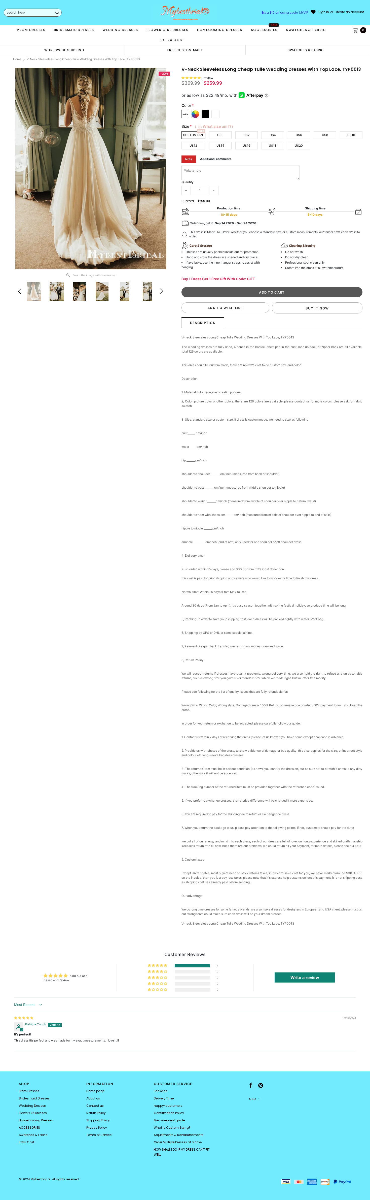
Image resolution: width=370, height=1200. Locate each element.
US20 (299, 145)
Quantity (187, 182)
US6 (299, 135)
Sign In (323, 12)
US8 (325, 135)
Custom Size (193, 135)
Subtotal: (188, 201)
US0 (220, 135)
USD (252, 1098)
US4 (273, 135)
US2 (246, 135)
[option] (64, 50)
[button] (191, 78)
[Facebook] (250, 1085)
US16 (246, 145)
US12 (193, 145)
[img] (23, 1018)
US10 (351, 135)
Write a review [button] (304, 977)
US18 (273, 145)
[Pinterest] (260, 1085)
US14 (220, 145)
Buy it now (317, 308)
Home (17, 59)
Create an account (349, 12)
